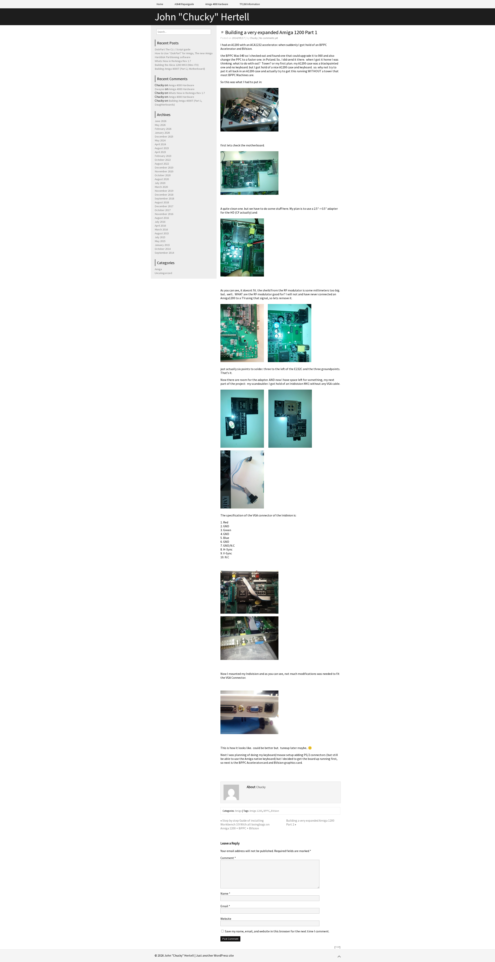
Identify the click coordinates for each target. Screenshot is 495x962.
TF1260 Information (250, 4)
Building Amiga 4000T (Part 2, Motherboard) (180, 68)
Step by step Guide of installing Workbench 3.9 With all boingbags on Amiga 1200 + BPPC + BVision (245, 824)
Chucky (254, 38)
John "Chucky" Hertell (202, 16)
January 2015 (162, 245)
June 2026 (160, 121)
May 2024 (160, 140)
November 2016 (164, 214)
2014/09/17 (238, 38)
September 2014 (164, 252)
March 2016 (161, 229)
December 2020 (164, 167)
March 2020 (161, 187)
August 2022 (162, 163)
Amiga (238, 811)
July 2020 (160, 183)
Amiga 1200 (255, 811)
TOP (337, 947)
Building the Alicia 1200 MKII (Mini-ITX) (177, 65)
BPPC (267, 811)
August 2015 (162, 233)
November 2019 (164, 190)
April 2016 (160, 225)
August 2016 (162, 218)
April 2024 (160, 144)
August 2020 (162, 179)
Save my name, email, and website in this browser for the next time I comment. (277, 931)
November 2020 (164, 171)
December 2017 (164, 206)
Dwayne (159, 89)
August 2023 (162, 148)
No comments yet (268, 38)
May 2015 (160, 241)
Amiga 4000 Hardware (216, 4)
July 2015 (160, 237)
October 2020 (163, 175)
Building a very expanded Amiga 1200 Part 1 (271, 32)
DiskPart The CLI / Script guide (172, 49)
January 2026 (162, 132)
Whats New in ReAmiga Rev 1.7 (173, 61)
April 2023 (160, 152)
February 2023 (163, 156)
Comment (228, 858)
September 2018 (164, 198)
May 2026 (160, 125)
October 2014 (163, 249)
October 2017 (163, 210)
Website (225, 919)
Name (225, 893)
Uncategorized (163, 273)
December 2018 (164, 194)
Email (225, 906)
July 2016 (160, 221)
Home (160, 4)
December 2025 (164, 136)
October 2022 (163, 159)
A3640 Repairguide (184, 4)
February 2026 (163, 129)
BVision (275, 811)
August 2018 (162, 202)
